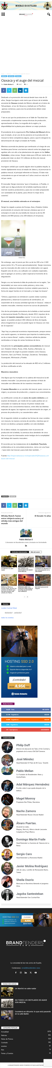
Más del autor (35, 552)
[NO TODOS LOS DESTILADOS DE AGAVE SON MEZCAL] (26, 561)
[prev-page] (24, 597)
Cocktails (4, 1043)
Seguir (46, 714)
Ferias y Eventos (7, 1053)
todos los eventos (7, 618)
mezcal (9, 74)
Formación (22, 566)
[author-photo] (26, 533)
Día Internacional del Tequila (41, 587)
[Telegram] (25, 90)
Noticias (11, 76)
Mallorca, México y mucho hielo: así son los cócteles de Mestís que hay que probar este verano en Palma (8, 590)
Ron (2, 1050)
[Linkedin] (20, 90)
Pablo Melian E (8, 84)
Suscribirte (45, 730)
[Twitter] (9, 90)
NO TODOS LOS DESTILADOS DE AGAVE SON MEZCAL (25, 570)
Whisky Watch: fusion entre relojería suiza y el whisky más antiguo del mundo (12, 520)
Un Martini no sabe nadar (7, 569)
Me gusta (45, 709)
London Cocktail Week (9, 608)
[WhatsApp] (14, 90)
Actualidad (39, 566)
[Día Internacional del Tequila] (43, 580)
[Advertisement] (26, 44)
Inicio (2, 74)
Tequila (18, 76)
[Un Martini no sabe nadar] (9, 561)
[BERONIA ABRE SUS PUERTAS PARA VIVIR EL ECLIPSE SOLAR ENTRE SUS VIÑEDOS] (26, 580)
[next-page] (27, 597)
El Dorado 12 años (43, 516)
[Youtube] (36, 973)
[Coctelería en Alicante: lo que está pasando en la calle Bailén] (43, 561)
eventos (4, 1046)
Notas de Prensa (7, 1039)
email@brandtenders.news (31, 968)
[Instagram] (21, 973)
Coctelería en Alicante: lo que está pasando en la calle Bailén (43, 570)
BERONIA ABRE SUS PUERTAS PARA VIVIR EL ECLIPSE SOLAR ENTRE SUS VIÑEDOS (25, 589)
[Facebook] (3, 90)
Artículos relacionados (19, 552)
